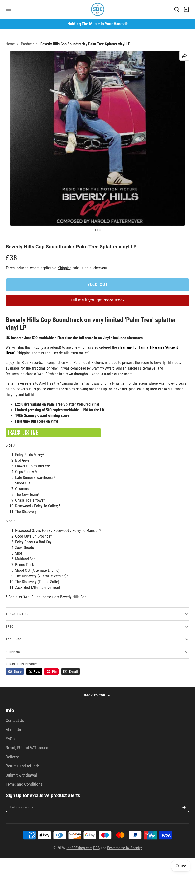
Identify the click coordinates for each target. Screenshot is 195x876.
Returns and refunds (23, 766)
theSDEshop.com (79, 848)
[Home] (97, 9)
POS (96, 848)
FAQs (10, 738)
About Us (13, 729)
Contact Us (15, 720)
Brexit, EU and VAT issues (27, 747)
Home (10, 44)
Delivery (12, 757)
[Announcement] (97, 24)
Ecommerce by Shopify (124, 848)
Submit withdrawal (21, 775)
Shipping (65, 268)
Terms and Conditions (24, 784)
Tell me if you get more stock (97, 300)
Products (27, 44)
